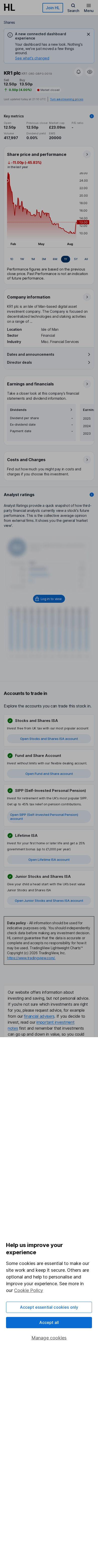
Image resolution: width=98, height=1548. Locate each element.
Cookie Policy (28, 1290)
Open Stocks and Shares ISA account (49, 739)
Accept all (49, 1322)
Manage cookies (49, 1337)
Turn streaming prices (66, 99)
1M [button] (33, 259)
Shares (9, 22)
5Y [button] (76, 259)
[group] (49, 259)
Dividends (18, 410)
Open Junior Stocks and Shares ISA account (49, 901)
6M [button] (55, 259)
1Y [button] (65, 259)
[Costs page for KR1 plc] (49, 466)
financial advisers (39, 1016)
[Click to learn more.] (91, 116)
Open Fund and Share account (49, 774)
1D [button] (11, 259)
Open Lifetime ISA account (49, 860)
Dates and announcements (30, 354)
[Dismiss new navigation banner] (88, 34)
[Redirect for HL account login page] (49, 599)
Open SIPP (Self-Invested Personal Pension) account (44, 817)
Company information (28, 297)
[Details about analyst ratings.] (91, 494)
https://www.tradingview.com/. (31, 958)
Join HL (53, 7)
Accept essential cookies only (49, 1307)
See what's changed (32, 58)
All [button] (86, 259)
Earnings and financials (30, 383)
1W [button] (22, 259)
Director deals (19, 362)
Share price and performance (36, 154)
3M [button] (44, 259)
